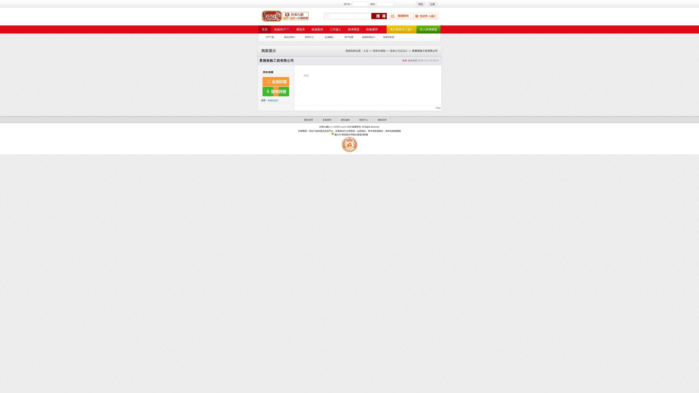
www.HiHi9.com (336, 127)
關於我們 (308, 120)
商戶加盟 (349, 37)
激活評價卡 (289, 37)
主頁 (365, 50)
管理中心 (309, 37)
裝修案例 (317, 29)
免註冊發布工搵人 (401, 29)
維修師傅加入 (368, 37)
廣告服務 (345, 120)
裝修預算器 (388, 37)
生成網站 (329, 37)
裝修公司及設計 (399, 50)
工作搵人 (335, 29)
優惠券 (300, 29)
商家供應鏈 (379, 50)
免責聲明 (327, 120)
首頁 (265, 29)
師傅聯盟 (354, 29)
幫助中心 (363, 120)
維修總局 (372, 29)
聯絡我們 (382, 120)
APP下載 (269, 37)
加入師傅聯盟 (428, 29)
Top (438, 108)
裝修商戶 (280, 29)
